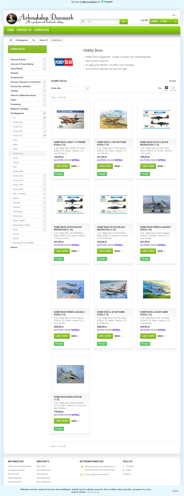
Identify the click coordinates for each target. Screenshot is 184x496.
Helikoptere (17, 212)
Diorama (16, 203)
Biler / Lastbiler (19, 194)
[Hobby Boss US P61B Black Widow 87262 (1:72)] (70, 204)
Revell (15, 158)
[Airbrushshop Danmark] (39, 19)
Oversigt (173, 90)
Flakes (13, 100)
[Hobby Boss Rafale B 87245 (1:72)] (70, 374)
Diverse (14, 247)
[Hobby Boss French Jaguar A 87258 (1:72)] (70, 289)
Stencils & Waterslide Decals (23, 95)
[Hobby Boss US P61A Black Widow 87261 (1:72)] (113, 204)
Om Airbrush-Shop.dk (16, 470)
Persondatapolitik (15, 482)
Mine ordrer (41, 466)
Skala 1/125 (18, 176)
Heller (15, 149)
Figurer (16, 198)
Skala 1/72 (17, 136)
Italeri (15, 144)
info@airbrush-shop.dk (100, 475)
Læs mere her (93, 492)
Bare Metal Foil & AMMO (23, 243)
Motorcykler (18, 216)
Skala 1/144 (18, 180)
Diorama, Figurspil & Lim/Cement (26, 82)
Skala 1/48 (17, 131)
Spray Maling (16, 68)
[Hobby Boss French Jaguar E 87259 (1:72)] (156, 204)
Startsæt (14, 73)
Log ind (144, 20)
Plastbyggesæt (17, 113)
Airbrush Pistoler (18, 60)
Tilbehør (14, 91)
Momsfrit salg (13, 474)
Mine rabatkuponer (44, 482)
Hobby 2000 (18, 171)
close (175, 491)
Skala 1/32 (17, 127)
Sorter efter (56, 88)
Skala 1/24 (17, 122)
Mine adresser (42, 474)
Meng (15, 229)
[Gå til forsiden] (11, 40)
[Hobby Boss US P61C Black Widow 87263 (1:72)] (156, 119)
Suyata (16, 234)
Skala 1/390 (18, 185)
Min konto (43, 461)
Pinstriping (16, 104)
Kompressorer (17, 77)
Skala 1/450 (18, 189)
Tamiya (16, 162)
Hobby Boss (18, 153)
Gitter (166, 90)
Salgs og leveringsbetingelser (19, 466)
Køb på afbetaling (14, 478)
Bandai (16, 238)
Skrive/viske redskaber (21, 86)
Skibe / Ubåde (19, 220)
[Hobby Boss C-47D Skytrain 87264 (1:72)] (113, 119)
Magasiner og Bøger (20, 109)
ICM (15, 167)
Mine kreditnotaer (44, 470)
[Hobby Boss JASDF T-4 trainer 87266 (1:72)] (70, 119)
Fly (14, 118)
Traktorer (17, 207)
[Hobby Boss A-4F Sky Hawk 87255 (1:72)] (113, 289)
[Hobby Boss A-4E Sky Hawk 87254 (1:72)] (156, 289)
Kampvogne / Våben (21, 225)
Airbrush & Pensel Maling (22, 64)
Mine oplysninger (43, 478)
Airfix (15, 140)
